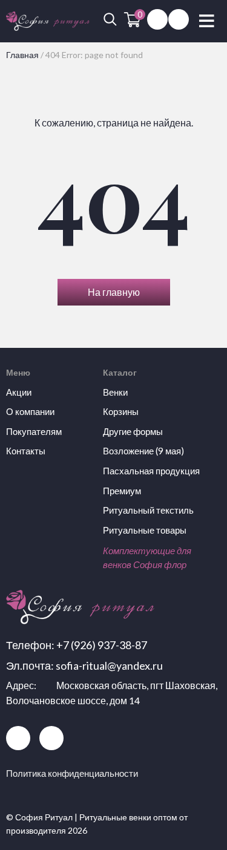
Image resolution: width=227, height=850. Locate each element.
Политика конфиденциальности (72, 773)
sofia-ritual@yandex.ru (109, 665)
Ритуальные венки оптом (128, 817)
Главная (22, 55)
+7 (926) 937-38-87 (101, 645)
